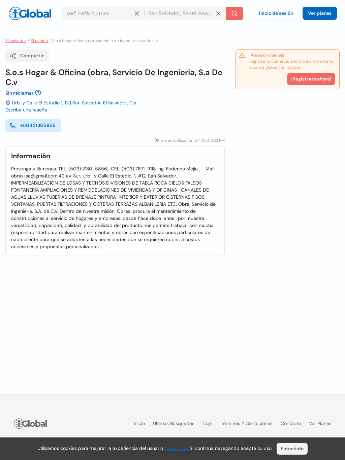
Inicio (139, 423)
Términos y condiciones (247, 423)
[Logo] (30, 13)
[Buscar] (234, 13)
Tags (207, 423)
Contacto (291, 423)
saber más (175, 448)
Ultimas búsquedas (173, 423)
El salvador (15, 40)
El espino (39, 40)
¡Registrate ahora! (311, 79)
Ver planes (320, 13)
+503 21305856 (38, 125)
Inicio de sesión (276, 13)
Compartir (32, 56)
